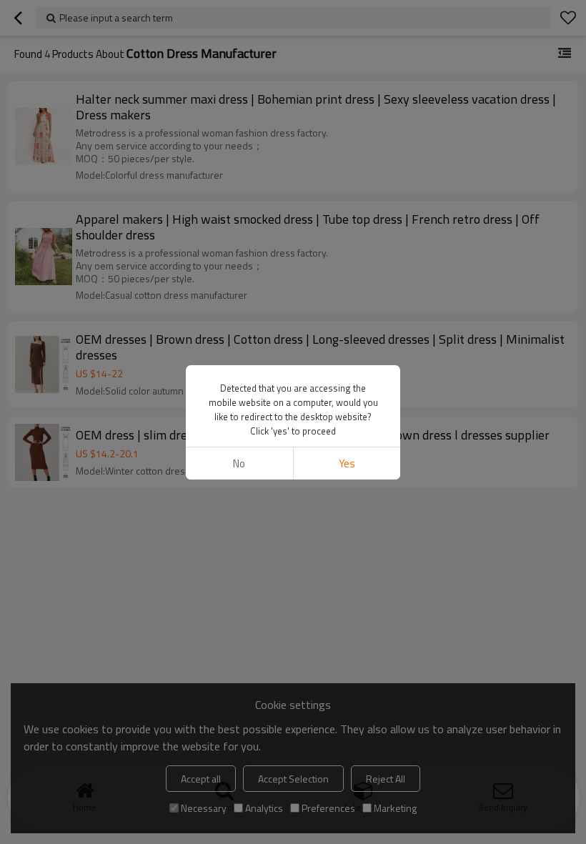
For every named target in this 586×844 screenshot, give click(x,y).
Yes (347, 463)
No (239, 463)
